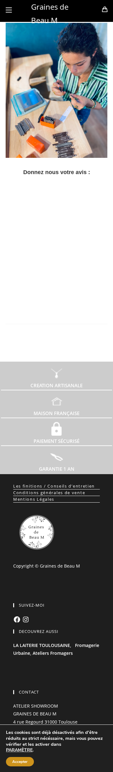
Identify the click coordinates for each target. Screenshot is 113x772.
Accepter (20, 761)
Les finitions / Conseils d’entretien (54, 486)
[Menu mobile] (9, 10)
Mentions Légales (33, 499)
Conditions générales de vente (49, 492)
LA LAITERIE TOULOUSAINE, (42, 645)
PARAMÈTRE (19, 750)
